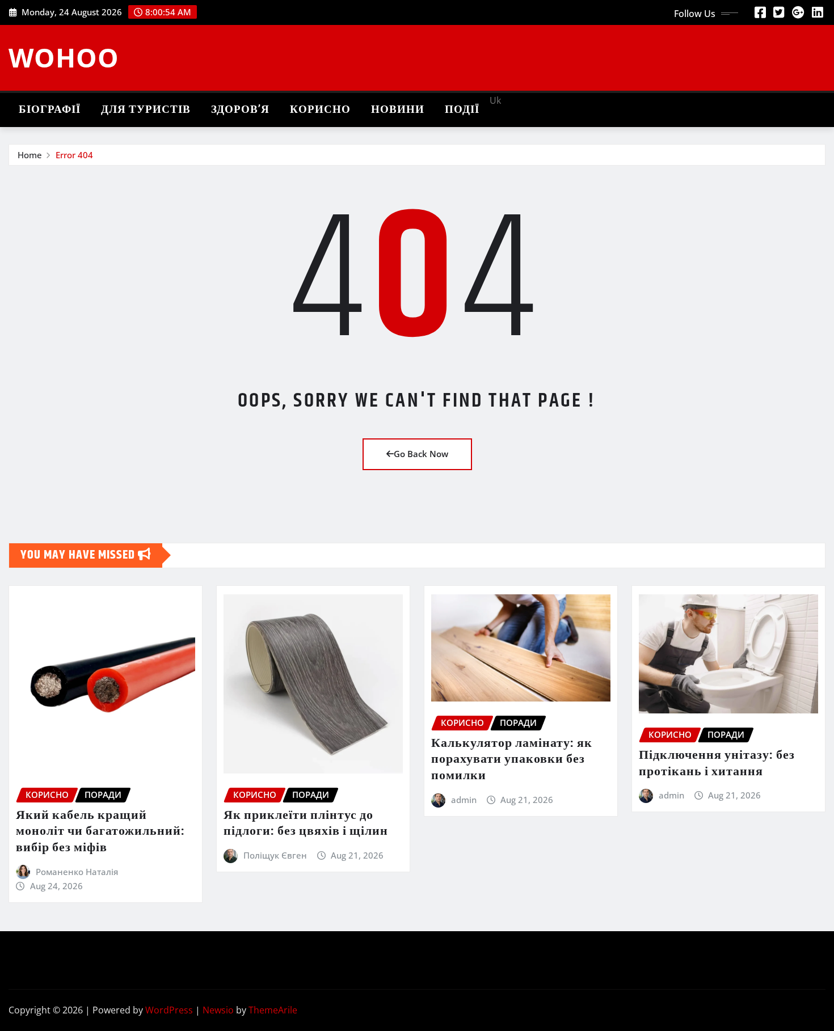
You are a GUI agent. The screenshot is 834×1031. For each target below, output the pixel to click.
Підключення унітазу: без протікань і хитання (717, 763)
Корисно (320, 110)
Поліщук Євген (275, 855)
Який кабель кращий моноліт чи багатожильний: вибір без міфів (100, 831)
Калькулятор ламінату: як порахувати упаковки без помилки (511, 759)
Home (30, 154)
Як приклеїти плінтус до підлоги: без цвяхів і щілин (306, 824)
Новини (397, 110)
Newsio (218, 1010)
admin (464, 799)
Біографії (50, 110)
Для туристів (146, 110)
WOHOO (64, 57)
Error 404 (74, 154)
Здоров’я (240, 110)
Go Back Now (421, 453)
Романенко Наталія (77, 871)
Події (462, 110)
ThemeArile (272, 1010)
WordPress (169, 1010)
